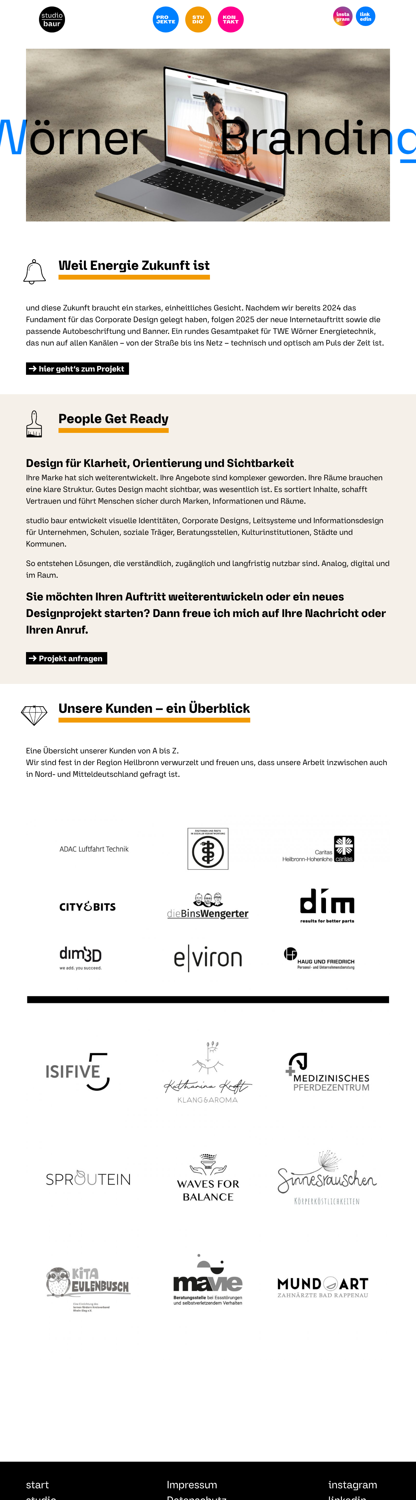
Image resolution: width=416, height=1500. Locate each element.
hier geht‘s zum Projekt (81, 369)
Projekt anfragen (70, 659)
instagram (352, 1486)
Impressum (192, 1486)
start (37, 1486)
